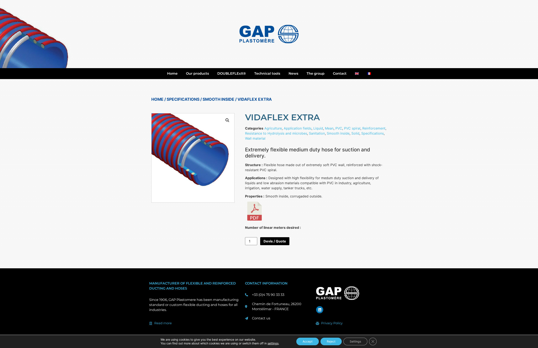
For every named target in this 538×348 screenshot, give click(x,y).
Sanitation (317, 133)
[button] (227, 120)
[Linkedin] (319, 309)
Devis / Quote (275, 241)
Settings (355, 341)
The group (315, 73)
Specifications (183, 99)
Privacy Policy (332, 323)
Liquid (318, 128)
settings (273, 343)
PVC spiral (352, 128)
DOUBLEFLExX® (231, 73)
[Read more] (150, 323)
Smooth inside (218, 99)
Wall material (255, 138)
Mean (329, 128)
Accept (308, 341)
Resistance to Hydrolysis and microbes (276, 133)
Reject (331, 341)
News (293, 73)
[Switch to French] (369, 73)
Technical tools (267, 73)
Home (172, 73)
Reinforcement (373, 128)
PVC (338, 128)
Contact (340, 73)
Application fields (297, 128)
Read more (163, 323)
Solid (355, 133)
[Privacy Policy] (317, 323)
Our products (197, 73)
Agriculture (273, 128)
